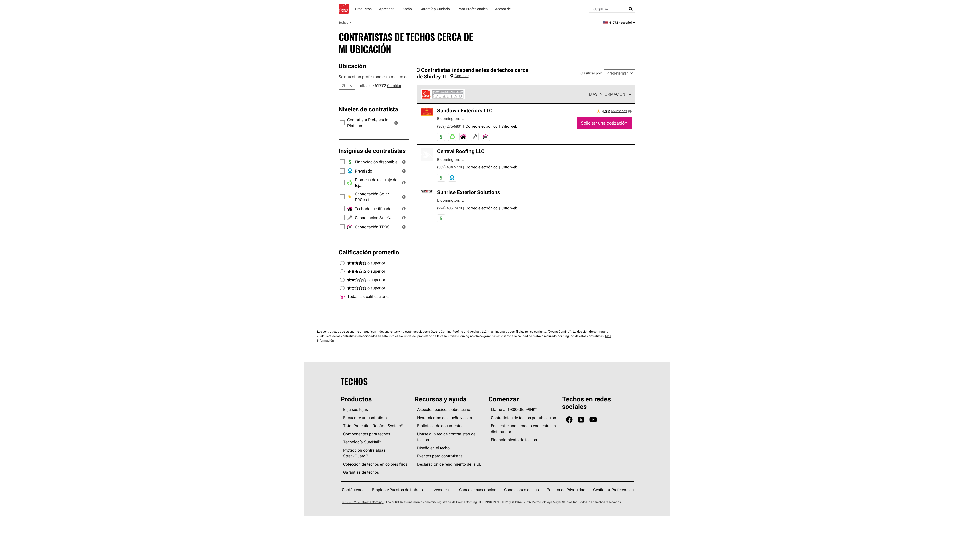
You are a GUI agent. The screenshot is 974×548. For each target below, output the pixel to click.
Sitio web (509, 126)
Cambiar (394, 85)
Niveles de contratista (368, 109)
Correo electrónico (482, 126)
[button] (396, 123)
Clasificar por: (591, 73)
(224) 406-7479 (449, 208)
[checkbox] (342, 297)
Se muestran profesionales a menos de (373, 76)
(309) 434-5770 (449, 167)
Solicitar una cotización (604, 123)
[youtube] (593, 420)
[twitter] (581, 420)
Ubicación (352, 66)
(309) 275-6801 (449, 126)
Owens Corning (344, 9)
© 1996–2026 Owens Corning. (363, 502)
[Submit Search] (630, 9)
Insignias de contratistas (372, 151)
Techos (343, 22)
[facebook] (569, 420)
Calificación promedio (369, 252)
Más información (607, 94)
